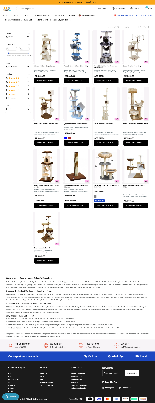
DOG (10, 373)
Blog (41, 379)
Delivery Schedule (78, 388)
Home (7, 20)
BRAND (11, 388)
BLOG (10, 391)
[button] (144, 27)
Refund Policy (76, 379)
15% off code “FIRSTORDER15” (77, 2)
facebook (125, 387)
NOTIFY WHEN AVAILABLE (45, 81)
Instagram (109, 387)
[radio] (65, 138)
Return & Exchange (79, 385)
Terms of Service (78, 373)
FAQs (42, 376)
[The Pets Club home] (7, 8)
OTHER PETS (13, 379)
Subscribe (132, 373)
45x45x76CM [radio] (99, 200)
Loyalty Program (46, 385)
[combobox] (46, 8)
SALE (10, 382)
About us (43, 373)
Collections (16, 20)
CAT (10, 376)
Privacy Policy (76, 376)
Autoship (74, 382)
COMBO (11, 385)
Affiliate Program (46, 382)
